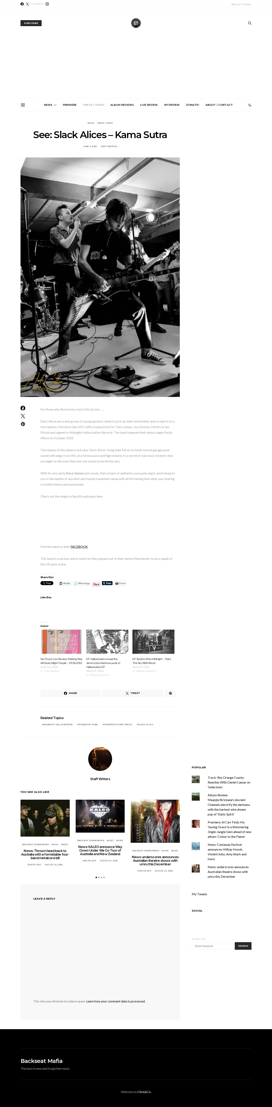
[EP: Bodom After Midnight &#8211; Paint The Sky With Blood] (153, 642)
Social (197, 910)
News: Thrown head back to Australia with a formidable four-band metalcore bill (47, 157)
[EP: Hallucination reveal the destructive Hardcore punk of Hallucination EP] (107, 642)
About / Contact (241, 4)
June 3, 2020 (90, 146)
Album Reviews (122, 104)
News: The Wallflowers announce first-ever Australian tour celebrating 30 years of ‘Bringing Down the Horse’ (182, 158)
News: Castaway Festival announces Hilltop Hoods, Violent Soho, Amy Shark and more (227, 157)
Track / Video (93, 104)
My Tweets (199, 894)
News (48, 104)
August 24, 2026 (54, 864)
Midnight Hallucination (57, 724)
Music (91, 123)
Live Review (149, 104)
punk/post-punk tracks (118, 724)
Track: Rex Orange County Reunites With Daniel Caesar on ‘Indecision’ (229, 782)
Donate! (192, 104)
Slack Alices (145, 724)
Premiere (69, 104)
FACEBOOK (79, 546)
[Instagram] (47, 4)
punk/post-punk (88, 724)
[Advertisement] (136, 68)
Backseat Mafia (42, 1061)
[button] (249, 105)
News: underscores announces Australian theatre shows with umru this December (137, 157)
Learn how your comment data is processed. (115, 1001)
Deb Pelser (34, 864)
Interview (172, 104)
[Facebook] (22, 4)
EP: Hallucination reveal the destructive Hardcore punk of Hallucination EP (103, 663)
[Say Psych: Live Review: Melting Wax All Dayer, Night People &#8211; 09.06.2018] (61, 642)
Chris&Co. (144, 1092)
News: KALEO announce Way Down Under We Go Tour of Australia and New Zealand (92, 157)
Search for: (199, 939)
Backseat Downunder (35, 844)
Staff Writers (109, 146)
